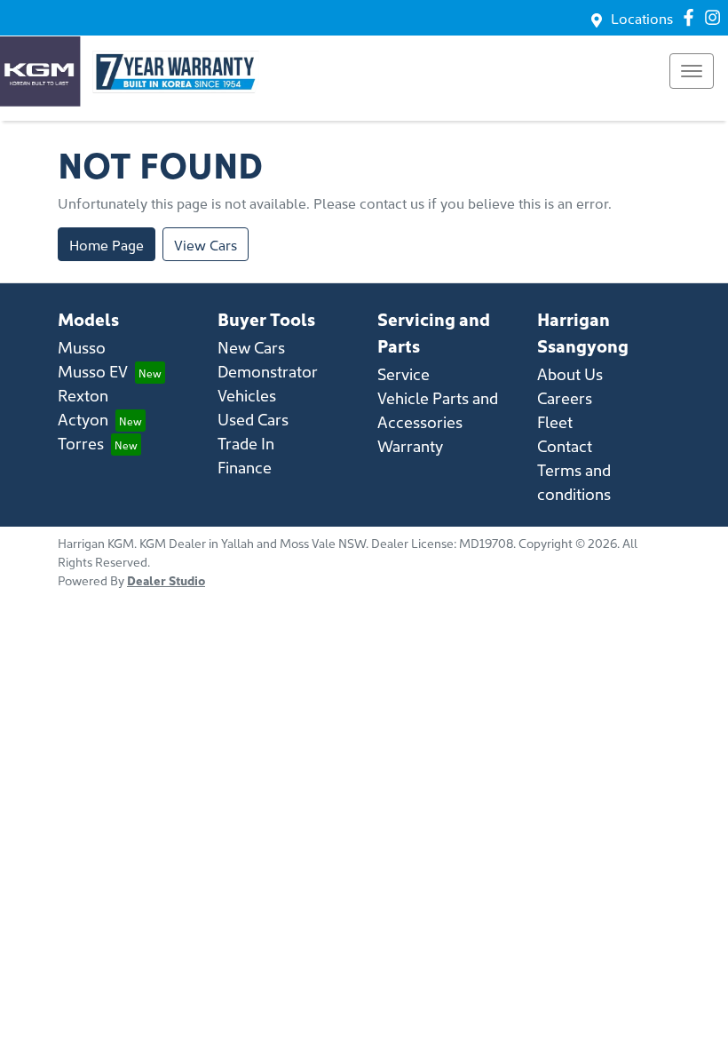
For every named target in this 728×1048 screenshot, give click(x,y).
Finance (245, 467)
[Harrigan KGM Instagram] (716, 17)
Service (403, 373)
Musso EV (93, 371)
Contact (564, 445)
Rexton (83, 395)
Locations (642, 18)
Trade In (246, 443)
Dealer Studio (166, 580)
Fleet (555, 421)
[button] (691, 71)
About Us (570, 373)
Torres (81, 443)
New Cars (251, 347)
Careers (564, 397)
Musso (82, 347)
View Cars (205, 244)
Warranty (410, 445)
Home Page (106, 244)
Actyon (83, 419)
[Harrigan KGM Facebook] (692, 17)
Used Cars (253, 419)
